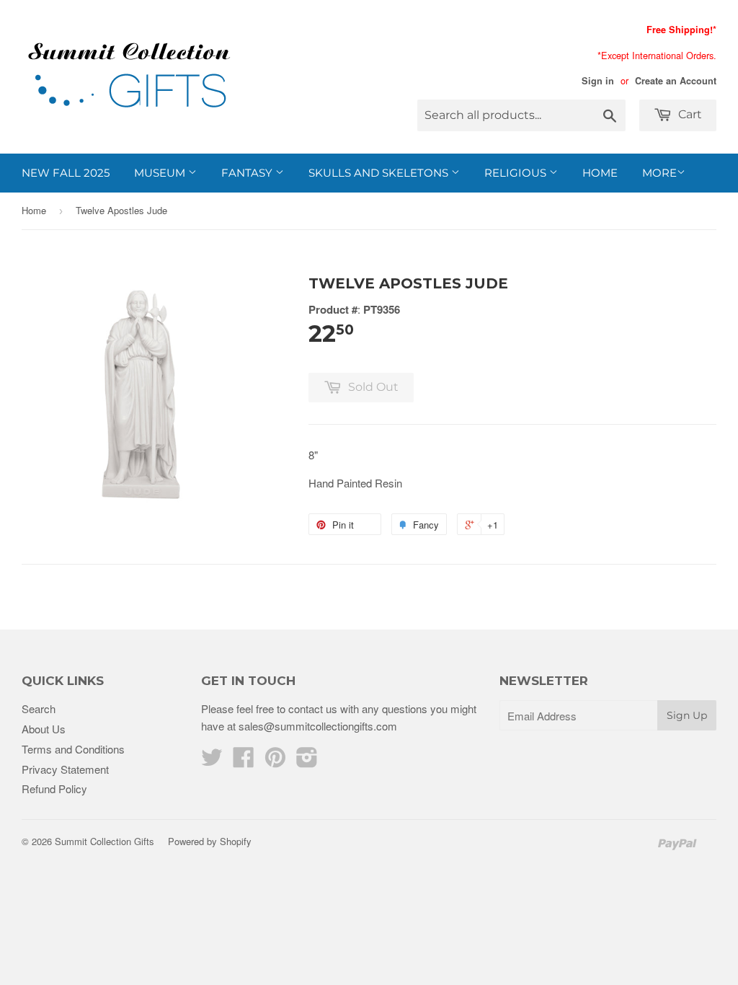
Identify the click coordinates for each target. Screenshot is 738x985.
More (659, 173)
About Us (44, 728)
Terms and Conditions (73, 748)
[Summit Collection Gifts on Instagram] (307, 761)
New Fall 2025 (66, 173)
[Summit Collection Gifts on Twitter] (212, 761)
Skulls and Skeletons (379, 173)
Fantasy (248, 173)
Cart (688, 114)
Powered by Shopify (210, 841)
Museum (161, 173)
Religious (516, 173)
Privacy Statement (65, 769)
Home (600, 173)
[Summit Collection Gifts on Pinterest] (275, 761)
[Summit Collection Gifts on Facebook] (243, 761)
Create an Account (675, 80)
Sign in (598, 80)
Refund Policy (54, 788)
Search (38, 708)
